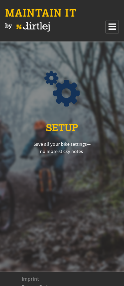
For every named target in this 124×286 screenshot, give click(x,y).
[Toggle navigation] (112, 27)
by (9, 26)
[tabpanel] (62, 156)
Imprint (30, 279)
